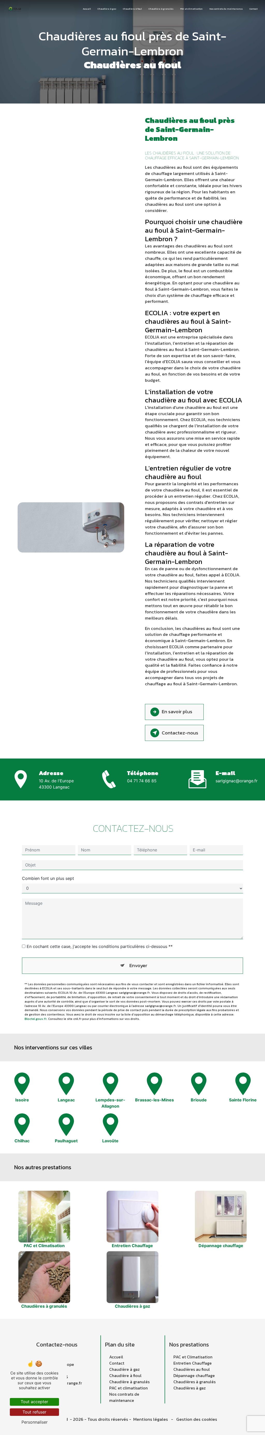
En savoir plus (177, 711)
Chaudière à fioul (132, 9)
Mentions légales (150, 1419)
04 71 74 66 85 (142, 780)
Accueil (87, 9)
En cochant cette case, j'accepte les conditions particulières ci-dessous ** (100, 946)
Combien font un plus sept (48, 878)
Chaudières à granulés (194, 1382)
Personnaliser (34, 1422)
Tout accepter (34, 1401)
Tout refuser (34, 1412)
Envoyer (138, 965)
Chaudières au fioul (191, 1369)
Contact (253, 9)
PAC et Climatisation (192, 1357)
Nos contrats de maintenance (226, 9)
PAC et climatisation (191, 9)
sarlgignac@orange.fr (236, 780)
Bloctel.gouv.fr (36, 1019)
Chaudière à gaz (107, 9)
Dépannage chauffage (194, 1375)
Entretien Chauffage (192, 1363)
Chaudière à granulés (161, 9)
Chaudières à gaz (189, 1388)
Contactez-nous (180, 733)
